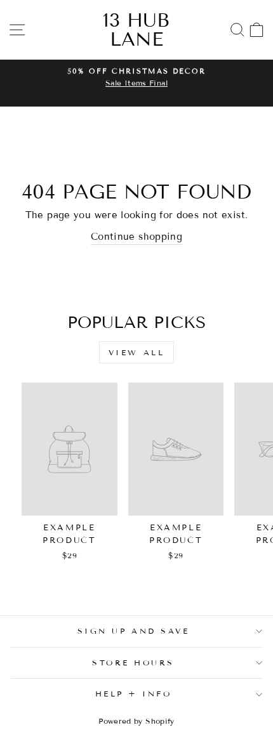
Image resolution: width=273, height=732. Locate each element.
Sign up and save (133, 631)
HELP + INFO (133, 693)
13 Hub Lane (136, 30)
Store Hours (133, 662)
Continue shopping (136, 236)
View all (137, 352)
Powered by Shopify (136, 721)
